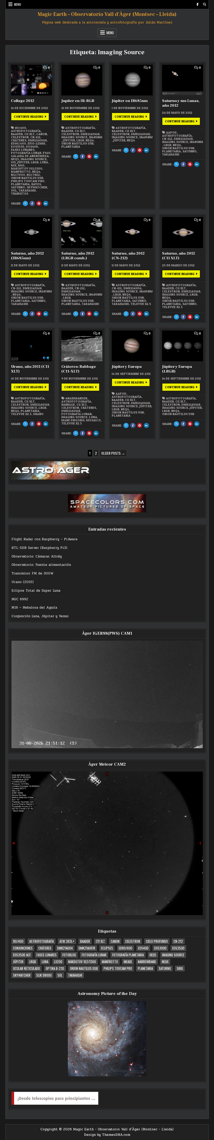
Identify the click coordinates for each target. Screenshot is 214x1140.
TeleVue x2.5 (140, 303)
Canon (41, 134)
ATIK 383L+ (67, 941)
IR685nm (95, 137)
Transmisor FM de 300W (32, 573)
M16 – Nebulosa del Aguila (34, 607)
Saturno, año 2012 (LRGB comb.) (77, 256)
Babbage (68, 404)
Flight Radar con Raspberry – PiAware (44, 539)
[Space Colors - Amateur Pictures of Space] (107, 503)
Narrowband (147, 961)
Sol (14, 190)
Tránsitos (19, 193)
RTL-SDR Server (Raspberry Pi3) (39, 547)
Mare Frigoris (73, 420)
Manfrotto (21, 171)
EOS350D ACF (22, 954)
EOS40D (32, 146)
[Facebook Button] (197, 4)
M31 (13, 165)
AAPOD (171, 132)
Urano (38, 414)
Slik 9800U (44, 975)
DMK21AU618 (37, 140)
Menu (17, 4)
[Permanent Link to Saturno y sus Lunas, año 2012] (182, 80)
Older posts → (113, 453)
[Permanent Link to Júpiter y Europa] (132, 346)
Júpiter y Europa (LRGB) (177, 369)
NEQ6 (36, 171)
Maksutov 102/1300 (26, 168)
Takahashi (27, 190)
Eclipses (107, 948)
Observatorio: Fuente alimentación (41, 564)
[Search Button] (204, 4)
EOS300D (160, 948)
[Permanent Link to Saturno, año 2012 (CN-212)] (132, 232)
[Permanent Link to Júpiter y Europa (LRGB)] (182, 346)
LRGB (34, 162)
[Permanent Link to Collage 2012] (31, 80)
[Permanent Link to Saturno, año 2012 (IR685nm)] (31, 232)
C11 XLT (29, 134)
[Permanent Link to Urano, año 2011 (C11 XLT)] (31, 346)
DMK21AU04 (132, 288)
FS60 (46, 152)
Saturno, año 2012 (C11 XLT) (178, 256)
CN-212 (35, 137)
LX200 (58, 961)
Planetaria (20, 184)
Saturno (18, 187)
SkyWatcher (37, 187)
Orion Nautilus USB (27, 177)
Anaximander (76, 398)
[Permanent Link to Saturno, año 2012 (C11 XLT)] (182, 232)
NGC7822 (33, 174)
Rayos (36, 184)
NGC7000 (18, 174)
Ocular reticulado (26, 968)
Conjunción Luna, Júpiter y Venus (40, 616)
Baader (17, 134)
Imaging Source (34, 159)
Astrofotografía (26, 131)
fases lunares (22, 149)
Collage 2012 (22, 100)
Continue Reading (31, 117)
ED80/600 (18, 143)
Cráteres (18, 140)
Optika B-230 (55, 968)
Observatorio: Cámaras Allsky (36, 556)
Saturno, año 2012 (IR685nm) (27, 256)
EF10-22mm (36, 143)
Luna (44, 162)
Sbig (180, 968)
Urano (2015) (22, 582)
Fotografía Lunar (26, 152)
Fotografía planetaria (128, 954)
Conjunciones (23, 948)
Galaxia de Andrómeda (30, 156)
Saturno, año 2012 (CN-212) (128, 256)
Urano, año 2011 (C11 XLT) (30, 369)
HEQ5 (15, 159)
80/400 (20, 127)
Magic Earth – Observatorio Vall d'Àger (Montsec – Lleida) (107, 14)
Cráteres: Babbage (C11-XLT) (78, 369)
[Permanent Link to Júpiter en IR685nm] (132, 80)
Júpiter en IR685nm (130, 100)
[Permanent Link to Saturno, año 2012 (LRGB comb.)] (82, 232)
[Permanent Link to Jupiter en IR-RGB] (82, 80)
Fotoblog (69, 954)
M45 (21, 165)
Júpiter (23, 162)
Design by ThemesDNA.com (107, 1134)
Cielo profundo (157, 941)
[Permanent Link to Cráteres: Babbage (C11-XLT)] (82, 346)
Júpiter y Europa (127, 366)
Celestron (20, 137)
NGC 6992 (19, 599)
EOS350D (18, 146)
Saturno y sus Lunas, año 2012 (180, 103)
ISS (13, 162)
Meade (128, 961)
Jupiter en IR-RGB (77, 100)
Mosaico (93, 420)
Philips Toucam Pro (27, 181)
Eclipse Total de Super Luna (35, 590)
